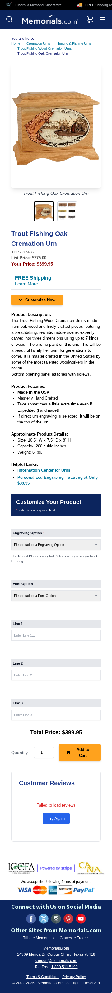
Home (15, 43)
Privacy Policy (74, 977)
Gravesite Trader (74, 938)
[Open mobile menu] (102, 19)
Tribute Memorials (38, 938)
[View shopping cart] (90, 19)
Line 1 (18, 623)
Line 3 (18, 703)
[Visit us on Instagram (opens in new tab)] (56, 919)
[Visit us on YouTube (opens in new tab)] (81, 919)
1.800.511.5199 (64, 967)
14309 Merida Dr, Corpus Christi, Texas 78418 (56, 954)
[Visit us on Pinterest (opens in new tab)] (68, 919)
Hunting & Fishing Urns (74, 43)
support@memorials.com (56, 961)
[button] (44, 211)
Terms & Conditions (42, 977)
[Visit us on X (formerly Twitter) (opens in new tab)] (44, 919)
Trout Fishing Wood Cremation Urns (44, 48)
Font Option (23, 584)
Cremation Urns (38, 43)
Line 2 (18, 663)
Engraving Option (28, 533)
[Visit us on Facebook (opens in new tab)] (31, 919)
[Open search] (9, 19)
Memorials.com (56, 948)
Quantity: (20, 752)
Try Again (56, 818)
